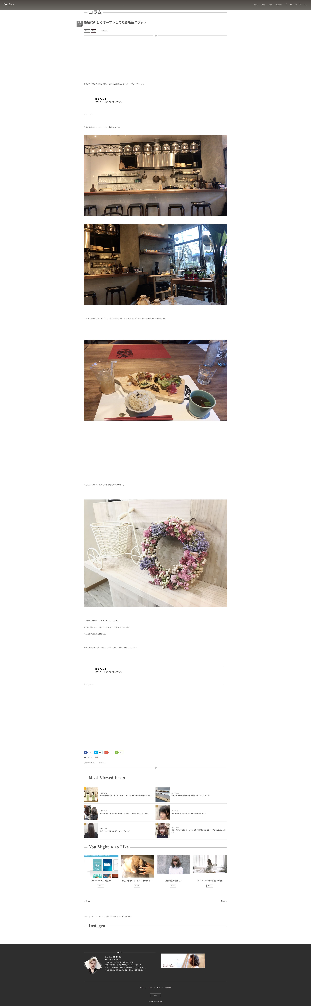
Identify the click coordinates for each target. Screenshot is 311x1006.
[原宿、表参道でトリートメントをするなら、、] (137, 866)
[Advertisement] (155, 61)
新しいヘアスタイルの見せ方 (101, 881)
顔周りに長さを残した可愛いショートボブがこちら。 (189, 813)
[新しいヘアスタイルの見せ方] (101, 866)
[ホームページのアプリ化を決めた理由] (210, 866)
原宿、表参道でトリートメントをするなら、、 (137, 881)
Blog (270, 4)
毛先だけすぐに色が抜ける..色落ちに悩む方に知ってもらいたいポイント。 (124, 813)
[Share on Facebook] (286, 5)
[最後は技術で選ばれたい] (173, 866)
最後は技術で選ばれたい (173, 881)
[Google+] (296, 5)
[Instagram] (300, 5)
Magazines (279, 4)
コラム (87, 31)
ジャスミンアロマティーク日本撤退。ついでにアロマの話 (190, 795)
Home (255, 4)
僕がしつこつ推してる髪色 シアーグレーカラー (116, 831)
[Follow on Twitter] (291, 5)
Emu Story (9, 4)
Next (223, 901)
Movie (263, 4)
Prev (88, 901)
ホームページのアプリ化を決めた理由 (209, 881)
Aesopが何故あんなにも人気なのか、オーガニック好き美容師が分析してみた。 (126, 795)
